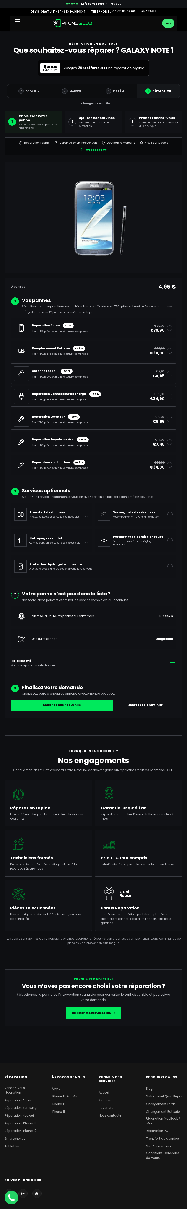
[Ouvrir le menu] (19, 23)
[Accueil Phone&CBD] (73, 23)
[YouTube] (37, 1193)
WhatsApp (149, 11)
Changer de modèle (93, 103)
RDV (168, 23)
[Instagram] (23, 1193)
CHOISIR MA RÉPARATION (93, 1013)
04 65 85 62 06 (123, 11)
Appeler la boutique (145, 705)
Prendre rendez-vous (62, 705)
